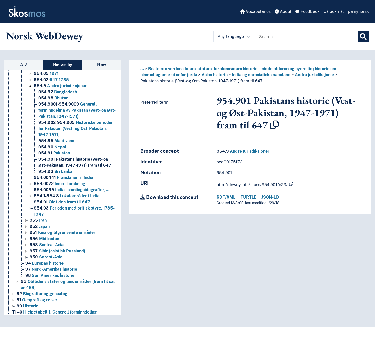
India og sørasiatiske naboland (261, 74)
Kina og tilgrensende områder (62, 232)
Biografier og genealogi (42, 293)
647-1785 (51, 79)
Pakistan (54, 153)
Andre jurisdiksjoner (60, 85)
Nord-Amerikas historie (51, 269)
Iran (38, 220)
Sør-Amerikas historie (49, 275)
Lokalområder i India (66, 195)
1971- (47, 73)
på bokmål (334, 11)
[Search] (363, 36)
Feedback (309, 11)
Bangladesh (57, 91)
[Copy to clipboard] (274, 125)
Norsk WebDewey (44, 35)
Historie (27, 306)
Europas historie (44, 263)
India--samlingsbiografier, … (71, 189)
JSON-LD (270, 197)
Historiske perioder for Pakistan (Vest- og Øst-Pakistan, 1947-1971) (75, 128)
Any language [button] (231, 36)
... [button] (142, 68)
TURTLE (248, 197)
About (285, 11)
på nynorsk (358, 11)
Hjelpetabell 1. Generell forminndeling (54, 312)
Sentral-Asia (47, 244)
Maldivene (56, 140)
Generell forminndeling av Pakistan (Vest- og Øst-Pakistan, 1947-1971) (77, 110)
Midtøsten (44, 238)
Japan (40, 226)
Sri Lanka (55, 171)
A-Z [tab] (24, 64)
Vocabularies (258, 11)
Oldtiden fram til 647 (62, 202)
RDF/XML (226, 197)
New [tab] (101, 64)
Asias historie (215, 74)
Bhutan (53, 98)
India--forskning (59, 183)
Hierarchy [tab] (62, 64)
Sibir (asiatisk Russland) (57, 251)
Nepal (52, 147)
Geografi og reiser (37, 299)
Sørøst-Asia (46, 257)
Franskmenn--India (63, 177)
